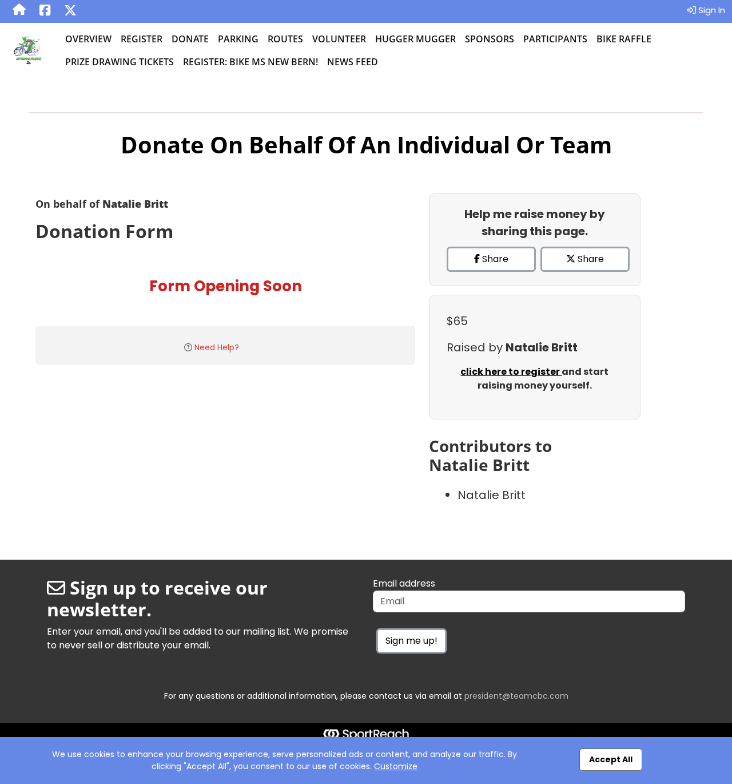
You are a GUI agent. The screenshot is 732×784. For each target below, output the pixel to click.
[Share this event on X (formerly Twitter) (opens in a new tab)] (70, 11)
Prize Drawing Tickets (119, 62)
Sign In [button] (710, 10)
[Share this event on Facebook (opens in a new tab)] (44, 11)
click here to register (511, 371)
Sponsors (489, 39)
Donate (190, 39)
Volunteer (339, 39)
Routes (285, 39)
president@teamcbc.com (516, 696)
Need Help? (216, 347)
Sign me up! (411, 640)
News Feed (352, 62)
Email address (404, 583)
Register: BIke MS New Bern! (250, 62)
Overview (88, 39)
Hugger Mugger (415, 39)
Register (141, 39)
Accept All (610, 759)
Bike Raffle (623, 39)
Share (494, 259)
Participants (555, 39)
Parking (238, 39)
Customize (395, 766)
